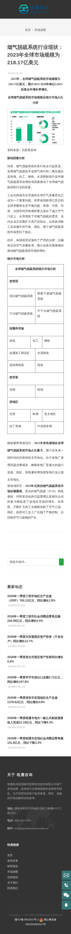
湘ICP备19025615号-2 (27, 919)
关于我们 (12, 882)
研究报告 (12, 866)
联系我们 (12, 888)
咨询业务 (12, 860)
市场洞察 (40, 29)
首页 (28, 29)
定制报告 (12, 877)
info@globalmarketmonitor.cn (31, 828)
